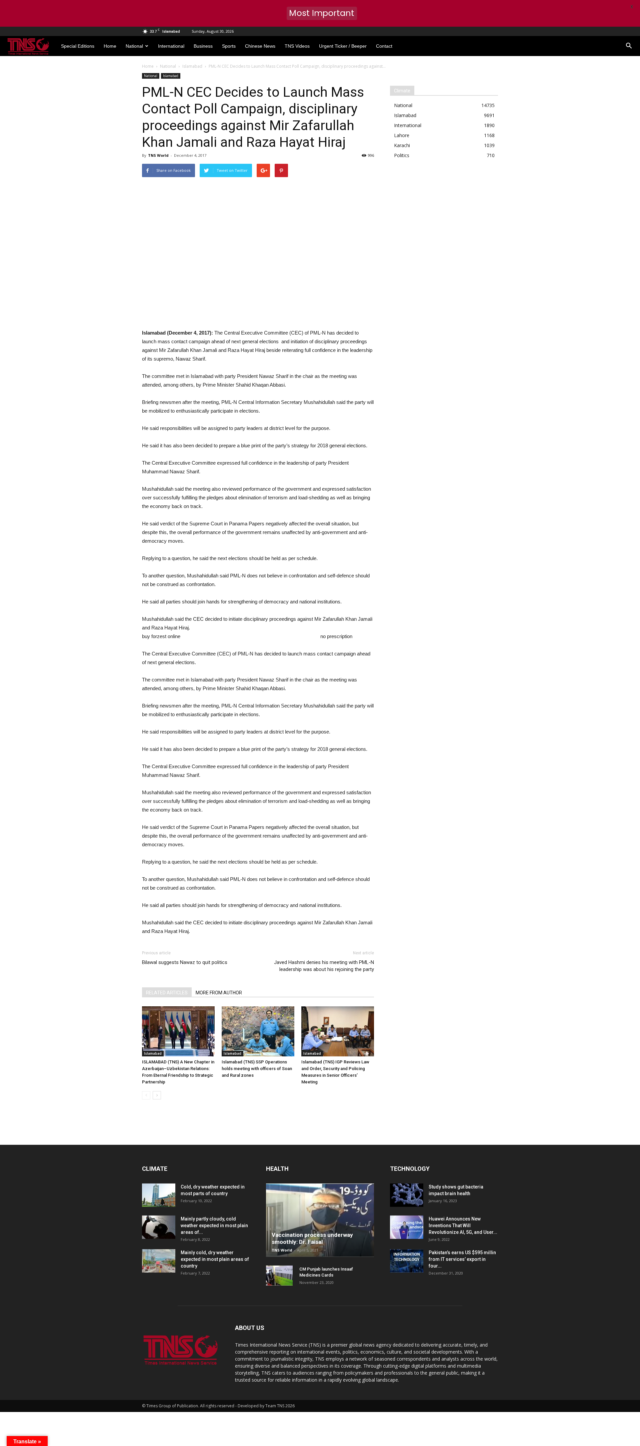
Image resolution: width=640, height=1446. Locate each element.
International (171, 46)
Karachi (402, 145)
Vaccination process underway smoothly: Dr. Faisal (312, 1238)
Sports (229, 46)
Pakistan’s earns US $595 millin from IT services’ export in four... (462, 1259)
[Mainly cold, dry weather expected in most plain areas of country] (158, 1261)
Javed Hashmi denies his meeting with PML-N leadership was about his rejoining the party (324, 965)
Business (203, 46)
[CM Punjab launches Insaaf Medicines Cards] (279, 1276)
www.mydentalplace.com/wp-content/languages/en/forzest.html (250, 636)
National (134, 46)
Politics (401, 155)
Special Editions (77, 46)
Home (110, 46)
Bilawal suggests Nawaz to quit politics (184, 962)
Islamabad (170, 75)
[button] (629, 46)
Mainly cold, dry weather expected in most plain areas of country (215, 1259)
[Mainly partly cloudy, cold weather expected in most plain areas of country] (158, 1227)
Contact (384, 46)
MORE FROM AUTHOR (219, 992)
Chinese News (260, 46)
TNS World (158, 155)
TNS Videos (297, 46)
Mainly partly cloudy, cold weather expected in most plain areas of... (214, 1225)
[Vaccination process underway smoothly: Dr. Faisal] (320, 1220)
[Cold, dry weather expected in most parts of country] (158, 1195)
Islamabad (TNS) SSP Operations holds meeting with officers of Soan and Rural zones (257, 1068)
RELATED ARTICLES (167, 992)
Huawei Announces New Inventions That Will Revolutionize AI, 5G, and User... (463, 1225)
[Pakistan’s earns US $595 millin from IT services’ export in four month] (406, 1261)
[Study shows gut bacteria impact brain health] (406, 1195)
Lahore (401, 135)
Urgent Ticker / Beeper (343, 46)
